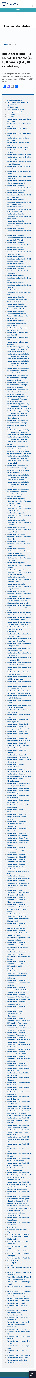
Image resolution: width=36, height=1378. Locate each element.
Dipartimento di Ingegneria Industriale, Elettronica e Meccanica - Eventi (19, 543)
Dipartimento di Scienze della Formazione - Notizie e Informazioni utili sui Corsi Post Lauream (19, 1027)
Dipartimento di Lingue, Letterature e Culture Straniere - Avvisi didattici (19, 614)
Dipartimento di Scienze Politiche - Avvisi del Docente (18, 1069)
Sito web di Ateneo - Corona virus (18, 1301)
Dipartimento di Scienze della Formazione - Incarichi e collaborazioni (16, 1013)
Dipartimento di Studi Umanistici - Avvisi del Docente (18, 1098)
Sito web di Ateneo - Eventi (16, 1303)
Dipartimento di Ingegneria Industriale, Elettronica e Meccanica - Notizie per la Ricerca (19, 572)
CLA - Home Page (12, 107)
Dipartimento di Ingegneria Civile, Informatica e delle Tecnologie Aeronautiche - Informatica (18, 391)
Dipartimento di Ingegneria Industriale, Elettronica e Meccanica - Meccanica (19, 565)
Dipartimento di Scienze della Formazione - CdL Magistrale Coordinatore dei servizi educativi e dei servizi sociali (18, 917)
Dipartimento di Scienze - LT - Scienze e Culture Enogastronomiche (19, 775)
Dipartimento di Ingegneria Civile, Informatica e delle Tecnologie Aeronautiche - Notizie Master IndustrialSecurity (18, 414)
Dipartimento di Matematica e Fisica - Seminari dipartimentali (19, 706)
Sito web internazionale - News (17, 1360)
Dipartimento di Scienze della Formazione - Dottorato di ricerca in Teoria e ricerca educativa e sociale (19, 997)
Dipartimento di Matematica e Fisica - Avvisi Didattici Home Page (19, 640)
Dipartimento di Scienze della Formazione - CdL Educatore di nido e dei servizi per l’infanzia (18, 892)
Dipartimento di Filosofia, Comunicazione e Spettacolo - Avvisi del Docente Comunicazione (19, 187)
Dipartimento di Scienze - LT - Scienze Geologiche (16, 780)
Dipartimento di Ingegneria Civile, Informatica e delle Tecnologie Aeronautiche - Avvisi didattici (18, 363)
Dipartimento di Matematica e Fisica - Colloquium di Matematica (19, 649)
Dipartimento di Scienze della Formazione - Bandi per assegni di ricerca (18, 871)
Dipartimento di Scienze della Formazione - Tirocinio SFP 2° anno (18, 1038)
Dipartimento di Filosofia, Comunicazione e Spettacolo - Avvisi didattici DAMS (19, 216)
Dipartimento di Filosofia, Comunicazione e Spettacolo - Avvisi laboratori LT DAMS (19, 251)
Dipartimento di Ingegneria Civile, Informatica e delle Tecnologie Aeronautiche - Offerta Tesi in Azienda (18, 440)
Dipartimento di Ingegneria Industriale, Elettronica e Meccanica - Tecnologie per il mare (19, 593)
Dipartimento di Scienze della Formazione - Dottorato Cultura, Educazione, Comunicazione (17, 989)
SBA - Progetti (11, 1263)
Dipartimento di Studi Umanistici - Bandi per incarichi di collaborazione (19, 1107)
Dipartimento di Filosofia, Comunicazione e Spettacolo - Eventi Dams (19, 278)
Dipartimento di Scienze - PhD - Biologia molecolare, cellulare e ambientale (17, 816)
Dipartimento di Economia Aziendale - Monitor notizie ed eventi (19, 182)
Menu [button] (32, 1376)
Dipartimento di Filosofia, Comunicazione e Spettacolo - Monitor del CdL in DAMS (17, 299)
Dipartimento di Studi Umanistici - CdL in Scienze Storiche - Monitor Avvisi (18, 1139)
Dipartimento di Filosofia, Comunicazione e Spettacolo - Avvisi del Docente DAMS (19, 195)
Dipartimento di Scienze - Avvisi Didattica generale (17, 720)
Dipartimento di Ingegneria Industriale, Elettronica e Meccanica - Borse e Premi (19, 529)
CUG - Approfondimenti (14, 112)
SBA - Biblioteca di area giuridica (17, 1251)
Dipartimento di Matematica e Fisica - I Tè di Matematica (19, 673)
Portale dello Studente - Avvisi (17, 1229)
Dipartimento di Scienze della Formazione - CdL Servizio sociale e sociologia (18, 982)
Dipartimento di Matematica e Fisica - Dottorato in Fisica (19, 659)
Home (6, 44)
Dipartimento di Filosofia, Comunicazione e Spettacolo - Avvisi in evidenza (19, 230)
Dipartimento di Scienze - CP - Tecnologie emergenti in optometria (19, 727)
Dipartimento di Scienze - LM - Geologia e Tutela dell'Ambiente (17, 756)
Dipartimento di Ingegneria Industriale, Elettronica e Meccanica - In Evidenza (19, 515)
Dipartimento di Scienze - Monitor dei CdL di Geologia (18, 796)
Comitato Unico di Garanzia (16, 109)
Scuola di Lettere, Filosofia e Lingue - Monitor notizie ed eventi (19, 1292)
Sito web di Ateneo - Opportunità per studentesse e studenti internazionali (18, 1324)
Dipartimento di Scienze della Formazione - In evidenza (16, 1007)
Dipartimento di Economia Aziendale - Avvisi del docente (19, 163)
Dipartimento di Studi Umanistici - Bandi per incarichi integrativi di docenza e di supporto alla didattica (19, 1113)
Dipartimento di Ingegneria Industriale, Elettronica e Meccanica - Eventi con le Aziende (19, 550)
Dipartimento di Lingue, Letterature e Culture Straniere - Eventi (19, 618)
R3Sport (9, 1232)
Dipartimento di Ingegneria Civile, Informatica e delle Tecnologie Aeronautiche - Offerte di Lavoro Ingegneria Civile (18, 459)
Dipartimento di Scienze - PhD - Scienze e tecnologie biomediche (17, 834)
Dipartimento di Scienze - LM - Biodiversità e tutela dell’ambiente (18, 739)
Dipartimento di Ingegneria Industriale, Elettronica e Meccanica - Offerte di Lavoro (19, 579)
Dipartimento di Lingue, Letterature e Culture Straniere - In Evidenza (19, 623)
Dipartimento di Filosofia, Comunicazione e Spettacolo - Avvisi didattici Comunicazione (19, 209)
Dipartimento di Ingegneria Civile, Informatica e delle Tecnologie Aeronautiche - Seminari (18, 484)
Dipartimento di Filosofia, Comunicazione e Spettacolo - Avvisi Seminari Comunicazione (19, 259)
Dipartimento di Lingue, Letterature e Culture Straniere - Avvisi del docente (19, 607)
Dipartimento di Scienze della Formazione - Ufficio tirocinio (17, 1064)
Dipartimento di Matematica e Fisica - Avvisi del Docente (19, 635)
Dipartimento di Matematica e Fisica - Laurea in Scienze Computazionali (19, 692)
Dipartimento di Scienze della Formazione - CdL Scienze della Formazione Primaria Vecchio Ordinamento (17, 974)
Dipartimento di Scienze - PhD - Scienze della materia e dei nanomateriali (17, 823)
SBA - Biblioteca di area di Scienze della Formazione (18, 1238)
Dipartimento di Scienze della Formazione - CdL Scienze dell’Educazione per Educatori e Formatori (17, 946)
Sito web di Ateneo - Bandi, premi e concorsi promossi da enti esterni (18, 1297)
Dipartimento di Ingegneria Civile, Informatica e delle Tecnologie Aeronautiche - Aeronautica (18, 349)
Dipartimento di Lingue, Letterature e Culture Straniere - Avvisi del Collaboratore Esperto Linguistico (19, 600)
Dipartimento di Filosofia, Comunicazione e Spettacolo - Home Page (19, 292)
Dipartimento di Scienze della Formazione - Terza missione (16, 1033)
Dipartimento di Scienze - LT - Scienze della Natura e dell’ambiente (19, 770)
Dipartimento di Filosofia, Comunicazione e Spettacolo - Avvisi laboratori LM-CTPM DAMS (19, 237)
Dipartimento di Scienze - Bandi (17, 724)
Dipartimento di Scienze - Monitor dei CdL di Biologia (18, 791)
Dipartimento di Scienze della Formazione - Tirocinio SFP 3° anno (18, 1043)
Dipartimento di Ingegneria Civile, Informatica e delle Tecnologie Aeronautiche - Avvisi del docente (18, 356)
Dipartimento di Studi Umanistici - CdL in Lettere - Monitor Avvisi (18, 1126)
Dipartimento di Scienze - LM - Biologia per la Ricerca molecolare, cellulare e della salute (18, 745)
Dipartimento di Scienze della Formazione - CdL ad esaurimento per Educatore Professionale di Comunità (18, 884)
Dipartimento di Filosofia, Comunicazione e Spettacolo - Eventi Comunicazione (19, 270)
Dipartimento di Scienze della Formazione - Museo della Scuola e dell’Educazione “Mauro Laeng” (18, 1020)
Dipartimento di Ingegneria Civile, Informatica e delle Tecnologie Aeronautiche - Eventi (18, 377)
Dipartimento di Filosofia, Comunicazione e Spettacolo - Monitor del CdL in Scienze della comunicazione (17, 314)
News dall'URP (11, 1227)
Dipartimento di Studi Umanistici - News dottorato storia (18, 1169)
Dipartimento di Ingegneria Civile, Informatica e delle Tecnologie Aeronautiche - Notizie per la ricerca (19, 432)
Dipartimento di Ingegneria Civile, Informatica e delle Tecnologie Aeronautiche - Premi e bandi (18, 477)
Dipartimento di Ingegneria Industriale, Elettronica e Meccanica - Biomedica (19, 522)
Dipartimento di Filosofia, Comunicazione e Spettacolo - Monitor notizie (17, 323)
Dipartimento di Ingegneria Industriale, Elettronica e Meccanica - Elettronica (19, 536)
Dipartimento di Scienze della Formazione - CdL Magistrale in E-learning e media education (18, 925)
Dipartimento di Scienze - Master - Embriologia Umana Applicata (18, 784)
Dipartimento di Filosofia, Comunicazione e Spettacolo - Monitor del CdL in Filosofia (17, 306)
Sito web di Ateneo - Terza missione (18, 1355)
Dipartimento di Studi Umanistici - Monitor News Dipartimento (18, 1159)
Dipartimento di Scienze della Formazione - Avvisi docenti (16, 860)
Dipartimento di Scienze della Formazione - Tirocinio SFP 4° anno (18, 1048)
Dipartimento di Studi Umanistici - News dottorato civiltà (18, 1164)
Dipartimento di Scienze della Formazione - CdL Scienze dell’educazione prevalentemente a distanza (18, 955)
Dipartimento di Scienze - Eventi (17, 731)
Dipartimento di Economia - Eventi (18, 147)
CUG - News (10, 117)
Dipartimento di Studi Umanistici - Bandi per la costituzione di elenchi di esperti (18, 1120)
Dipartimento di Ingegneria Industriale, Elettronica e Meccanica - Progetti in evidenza (19, 586)
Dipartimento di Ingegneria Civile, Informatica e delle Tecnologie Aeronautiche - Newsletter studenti (19, 406)
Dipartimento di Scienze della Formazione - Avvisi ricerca (16, 865)
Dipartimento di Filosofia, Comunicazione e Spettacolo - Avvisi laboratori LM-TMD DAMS (19, 244)
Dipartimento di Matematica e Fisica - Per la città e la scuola (19, 697)
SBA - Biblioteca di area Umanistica (18, 1258)
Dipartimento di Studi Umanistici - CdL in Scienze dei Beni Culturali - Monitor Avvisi (18, 1132)
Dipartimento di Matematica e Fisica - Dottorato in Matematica (19, 663)
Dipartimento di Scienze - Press (17, 838)
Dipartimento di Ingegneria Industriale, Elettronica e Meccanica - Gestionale (19, 558)
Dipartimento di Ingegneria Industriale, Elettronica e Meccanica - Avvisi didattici (19, 508)
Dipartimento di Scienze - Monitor (18, 788)
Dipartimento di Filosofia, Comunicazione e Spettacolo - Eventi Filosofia (19, 285)
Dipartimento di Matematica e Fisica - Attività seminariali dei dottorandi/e (19, 629)
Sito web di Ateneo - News (15, 1315)
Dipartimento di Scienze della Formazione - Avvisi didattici (16, 856)
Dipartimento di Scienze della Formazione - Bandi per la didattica (18, 877)
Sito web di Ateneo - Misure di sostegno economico (17, 1311)
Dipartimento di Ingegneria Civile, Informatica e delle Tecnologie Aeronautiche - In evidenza (18, 384)
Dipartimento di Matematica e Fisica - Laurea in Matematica (19, 687)
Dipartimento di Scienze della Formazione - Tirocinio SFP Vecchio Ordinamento (18, 1058)
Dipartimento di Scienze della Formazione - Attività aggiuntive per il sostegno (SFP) (19, 849)
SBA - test (10, 1265)
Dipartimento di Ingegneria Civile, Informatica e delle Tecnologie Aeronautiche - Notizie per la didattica (18, 424)
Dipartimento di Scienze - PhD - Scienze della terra (17, 829)
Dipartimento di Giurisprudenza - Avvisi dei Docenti (17, 329)
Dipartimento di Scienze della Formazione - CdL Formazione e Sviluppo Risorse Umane (17, 899)
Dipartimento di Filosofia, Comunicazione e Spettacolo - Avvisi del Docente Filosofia (19, 202)
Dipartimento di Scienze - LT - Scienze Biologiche (16, 765)
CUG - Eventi (11, 114)
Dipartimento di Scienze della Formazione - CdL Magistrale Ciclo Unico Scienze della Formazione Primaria (18, 908)
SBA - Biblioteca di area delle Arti (18, 1234)
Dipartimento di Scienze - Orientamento (15, 810)
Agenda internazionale (14, 100)
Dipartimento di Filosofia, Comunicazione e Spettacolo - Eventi (19, 265)
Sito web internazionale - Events (17, 1358)
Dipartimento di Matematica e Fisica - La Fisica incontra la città (19, 678)
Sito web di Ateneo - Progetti (16, 1329)
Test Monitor (11, 1362)
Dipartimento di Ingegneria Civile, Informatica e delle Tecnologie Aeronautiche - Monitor (18, 399)
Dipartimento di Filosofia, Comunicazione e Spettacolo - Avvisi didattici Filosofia (19, 223)
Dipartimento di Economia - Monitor (19, 154)
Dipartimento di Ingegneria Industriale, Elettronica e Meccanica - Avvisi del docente (19, 501)
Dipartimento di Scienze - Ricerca (18, 840)
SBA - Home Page (12, 1260)
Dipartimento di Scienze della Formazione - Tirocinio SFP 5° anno (18, 1052)
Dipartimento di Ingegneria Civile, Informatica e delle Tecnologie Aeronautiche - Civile (18, 370)
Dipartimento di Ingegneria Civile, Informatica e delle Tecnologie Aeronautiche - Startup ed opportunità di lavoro (18, 492)
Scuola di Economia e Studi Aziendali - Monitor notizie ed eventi (19, 1278)
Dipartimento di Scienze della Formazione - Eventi (16, 1003)
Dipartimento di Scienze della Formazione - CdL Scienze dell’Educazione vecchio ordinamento (16, 965)
